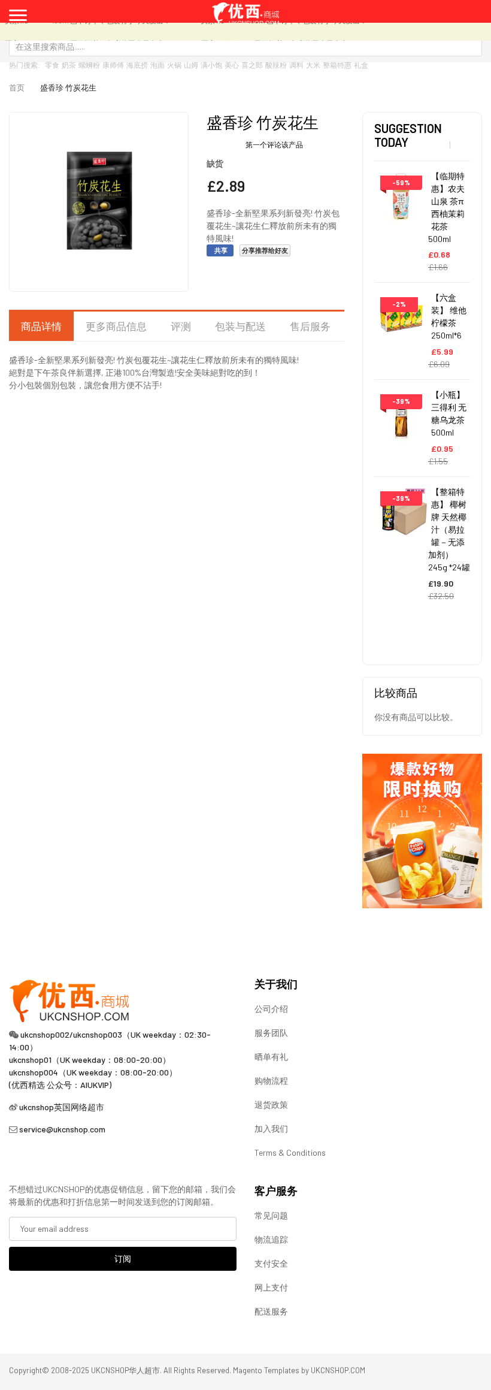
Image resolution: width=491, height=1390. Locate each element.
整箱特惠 (337, 65)
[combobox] (245, 46)
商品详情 (41, 326)
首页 (17, 87)
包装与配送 (240, 326)
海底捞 (137, 65)
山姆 (191, 65)
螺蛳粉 (89, 65)
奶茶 (69, 65)
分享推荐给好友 (265, 250)
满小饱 (211, 65)
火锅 (174, 65)
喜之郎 (252, 65)
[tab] (41, 327)
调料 (296, 65)
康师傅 (113, 65)
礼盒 (361, 65)
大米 (313, 65)
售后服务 (310, 326)
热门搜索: (24, 65)
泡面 (157, 65)
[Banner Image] (422, 829)
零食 (52, 65)
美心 (232, 65)
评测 (181, 326)
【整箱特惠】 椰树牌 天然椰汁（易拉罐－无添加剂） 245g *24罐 (449, 529)
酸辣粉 (276, 65)
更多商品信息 (116, 326)
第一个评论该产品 (274, 144)
